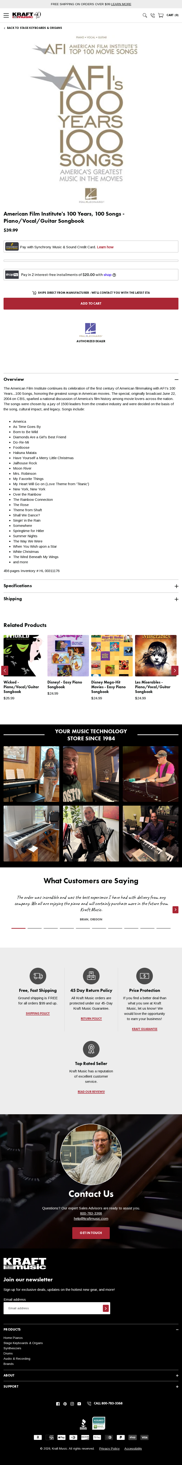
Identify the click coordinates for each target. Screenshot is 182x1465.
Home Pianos (13, 1338)
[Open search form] (145, 15)
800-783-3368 (91, 1213)
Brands (9, 1364)
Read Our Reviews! (91, 1092)
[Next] (174, 670)
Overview (14, 379)
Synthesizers (12, 1348)
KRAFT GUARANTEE (144, 1029)
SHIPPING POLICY (38, 1013)
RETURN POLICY (91, 1018)
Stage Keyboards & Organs (23, 1343)
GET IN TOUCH (91, 1233)
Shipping (13, 599)
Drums (8, 1353)
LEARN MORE (121, 4)
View (33, 668)
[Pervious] (4, 670)
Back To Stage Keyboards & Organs (34, 28)
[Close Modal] (133, 721)
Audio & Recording (17, 1358)
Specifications (18, 586)
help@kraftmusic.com (91, 1218)
